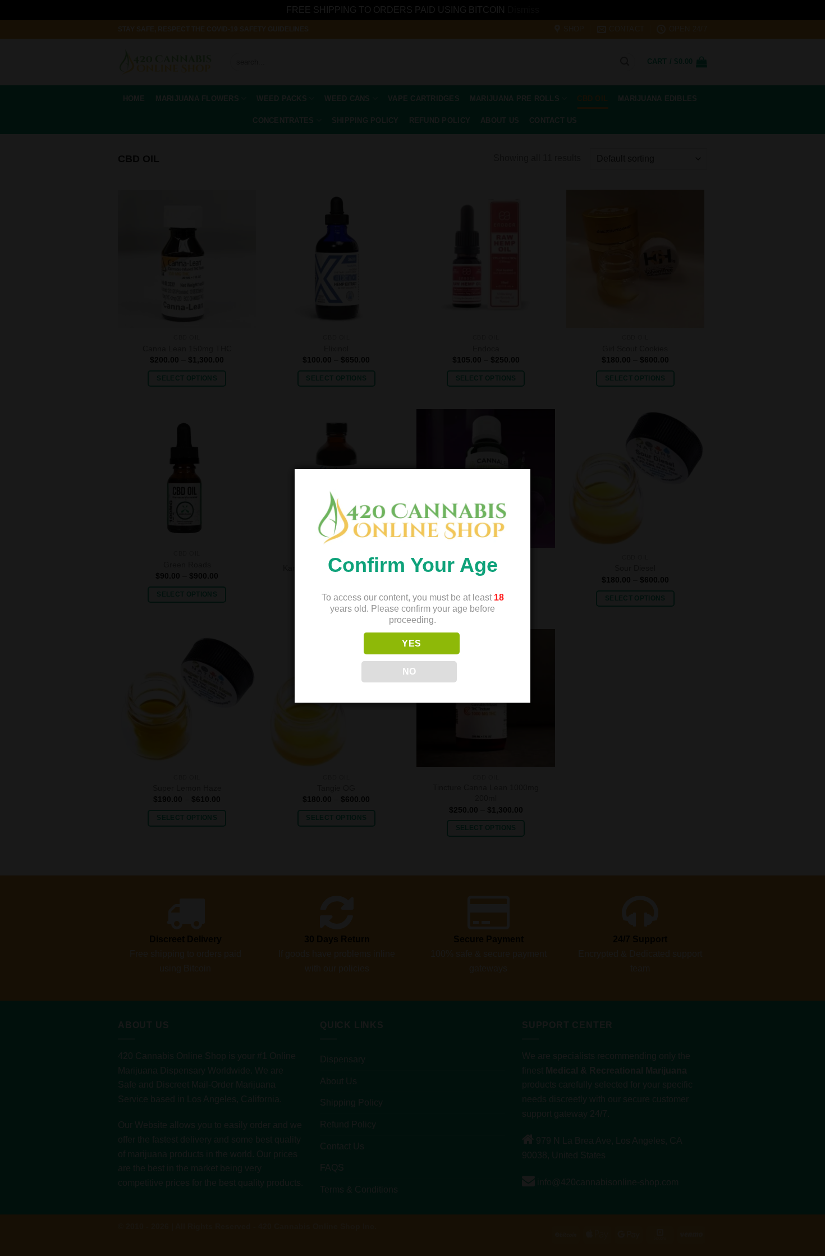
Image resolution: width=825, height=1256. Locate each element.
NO (409, 671)
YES (411, 643)
